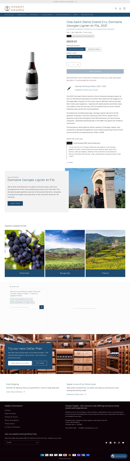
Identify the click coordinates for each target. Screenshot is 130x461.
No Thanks (46, 245)
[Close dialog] (99, 212)
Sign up (46, 239)
